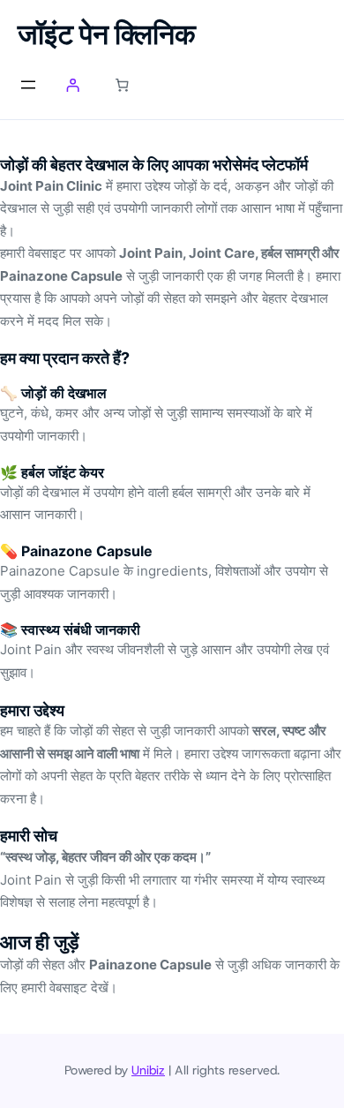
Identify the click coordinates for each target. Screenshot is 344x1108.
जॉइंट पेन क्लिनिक (107, 34)
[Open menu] (28, 84)
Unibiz (148, 1070)
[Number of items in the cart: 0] (122, 85)
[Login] (72, 85)
